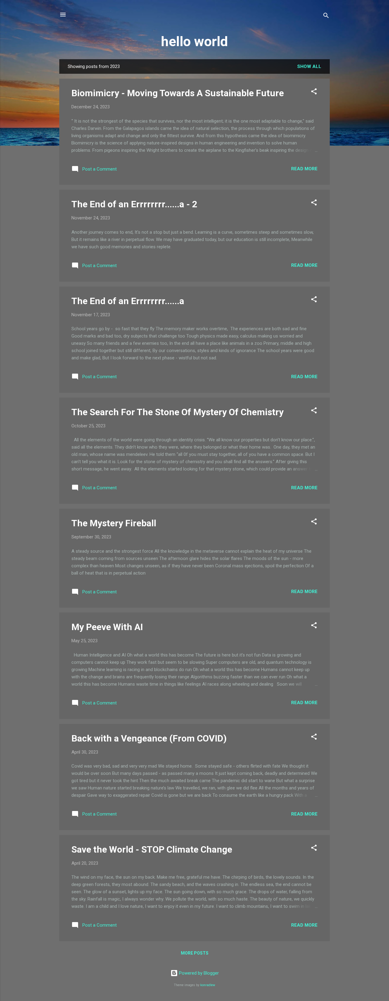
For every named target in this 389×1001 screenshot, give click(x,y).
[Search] (326, 16)
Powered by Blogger (198, 973)
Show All (309, 66)
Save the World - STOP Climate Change (151, 849)
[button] (314, 92)
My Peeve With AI (107, 627)
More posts (194, 953)
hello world (194, 41)
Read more (304, 168)
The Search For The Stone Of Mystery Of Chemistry (177, 412)
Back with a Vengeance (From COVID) (149, 738)
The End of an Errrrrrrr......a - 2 (134, 204)
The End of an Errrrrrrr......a (127, 301)
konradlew (207, 985)
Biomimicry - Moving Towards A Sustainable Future (177, 93)
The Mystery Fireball (113, 523)
